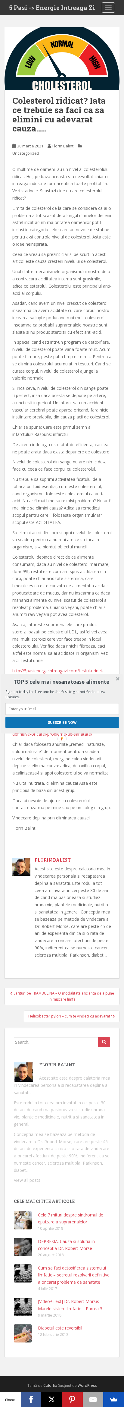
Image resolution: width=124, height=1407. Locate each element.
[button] (61, 681)
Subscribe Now (62, 722)
